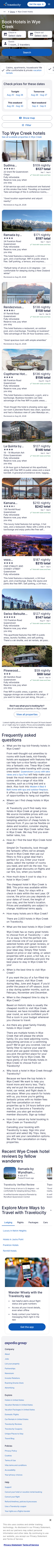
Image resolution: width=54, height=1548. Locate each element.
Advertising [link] (9, 1388)
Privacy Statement (13, 1545)
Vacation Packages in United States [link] (20, 1409)
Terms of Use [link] (10, 1460)
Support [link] (8, 1487)
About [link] (7, 1354)
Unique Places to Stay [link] (14, 1434)
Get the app (27, 1326)
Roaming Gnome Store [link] (14, 1383)
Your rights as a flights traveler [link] (17, 1511)
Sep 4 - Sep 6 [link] (39, 106)
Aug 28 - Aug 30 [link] (15, 106)
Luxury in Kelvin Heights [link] (14, 1230)
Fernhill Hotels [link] (9, 1250)
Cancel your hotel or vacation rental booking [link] (23, 1492)
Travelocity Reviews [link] (13, 1424)
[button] (27, 1210)
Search (27, 52)
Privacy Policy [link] (11, 1451)
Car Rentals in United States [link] (16, 1419)
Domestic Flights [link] (12, 1414)
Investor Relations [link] (12, 1378)
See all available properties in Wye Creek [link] (22, 137)
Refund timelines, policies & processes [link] (21, 1501)
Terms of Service (30, 1545)
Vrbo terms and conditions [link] (16, 1465)
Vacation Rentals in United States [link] (19, 1405)
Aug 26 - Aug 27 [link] (39, 95)
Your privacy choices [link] (13, 1475)
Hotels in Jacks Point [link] (13, 1239)
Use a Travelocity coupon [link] (15, 1506)
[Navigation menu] (49, 4)
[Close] (50, 1520)
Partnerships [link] (10, 1368)
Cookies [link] (8, 1455)
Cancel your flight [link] (12, 1497)
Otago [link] (12, 12)
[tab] (8, 1222)
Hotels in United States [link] (14, 1400)
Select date (14, 35)
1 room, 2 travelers (19, 44)
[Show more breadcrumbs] (4, 11)
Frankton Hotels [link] (10, 1245)
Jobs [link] (7, 1359)
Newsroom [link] (9, 1373)
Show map (29, 117)
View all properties (27, 714)
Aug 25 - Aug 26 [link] (15, 95)
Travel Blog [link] (9, 1438)
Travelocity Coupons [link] (13, 1429)
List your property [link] (12, 1364)
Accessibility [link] (10, 1470)
